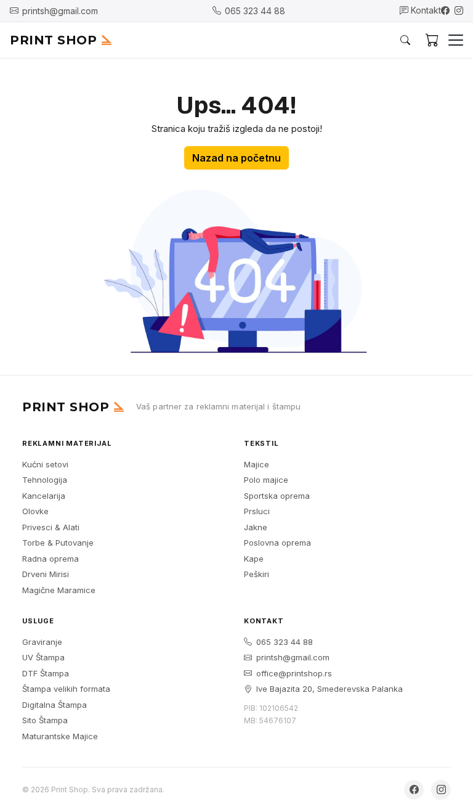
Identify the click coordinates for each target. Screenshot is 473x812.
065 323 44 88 (284, 642)
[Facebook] (445, 10)
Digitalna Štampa (54, 705)
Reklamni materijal (66, 443)
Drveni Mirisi (45, 574)
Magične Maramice (58, 590)
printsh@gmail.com (292, 657)
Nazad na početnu (236, 158)
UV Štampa (43, 657)
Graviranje (42, 642)
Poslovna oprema (277, 542)
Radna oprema (50, 559)
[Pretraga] (405, 40)
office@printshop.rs (294, 673)
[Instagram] (459, 10)
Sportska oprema (277, 496)
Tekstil (261, 443)
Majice (256, 464)
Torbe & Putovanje (58, 542)
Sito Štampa (45, 720)
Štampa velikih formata (66, 689)
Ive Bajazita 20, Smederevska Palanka (329, 689)
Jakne (255, 527)
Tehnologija (44, 480)
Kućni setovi (45, 464)
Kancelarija (43, 496)
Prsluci (257, 511)
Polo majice (266, 480)
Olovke (35, 511)
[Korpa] (432, 40)
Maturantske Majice (60, 736)
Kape (254, 559)
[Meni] (455, 40)
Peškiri (256, 574)
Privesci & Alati (50, 527)
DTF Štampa (45, 673)
